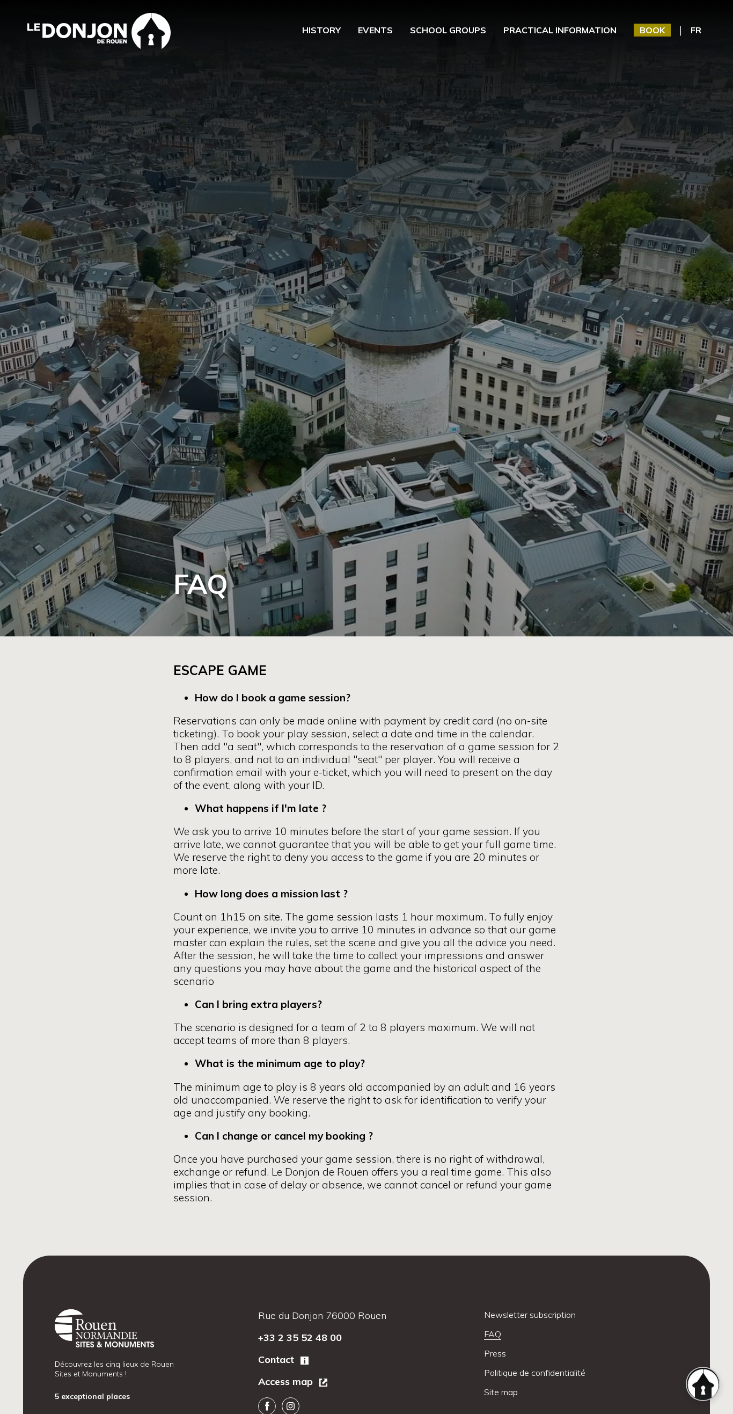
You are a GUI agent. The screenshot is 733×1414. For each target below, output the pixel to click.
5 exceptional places (93, 1396)
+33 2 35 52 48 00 (300, 1337)
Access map (287, 1381)
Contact (277, 1359)
